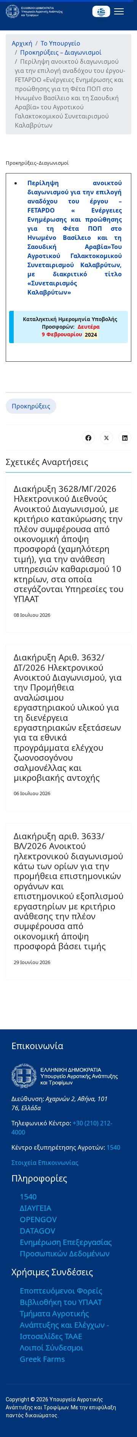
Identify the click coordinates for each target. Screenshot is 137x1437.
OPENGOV (38, 1219)
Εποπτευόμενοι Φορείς (61, 1291)
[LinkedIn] (124, 437)
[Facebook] (88, 437)
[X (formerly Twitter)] (106, 437)
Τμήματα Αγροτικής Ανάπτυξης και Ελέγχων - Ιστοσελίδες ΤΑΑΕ (64, 1324)
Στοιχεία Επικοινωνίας (44, 1162)
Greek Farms (42, 1359)
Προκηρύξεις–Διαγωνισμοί (37, 162)
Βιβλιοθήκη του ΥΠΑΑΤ (61, 1302)
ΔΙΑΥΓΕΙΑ (35, 1208)
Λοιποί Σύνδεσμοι (51, 1347)
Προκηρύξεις (31, 406)
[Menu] (117, 11)
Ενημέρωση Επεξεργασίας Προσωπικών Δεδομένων (66, 1248)
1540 (113, 1147)
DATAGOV (37, 1231)
